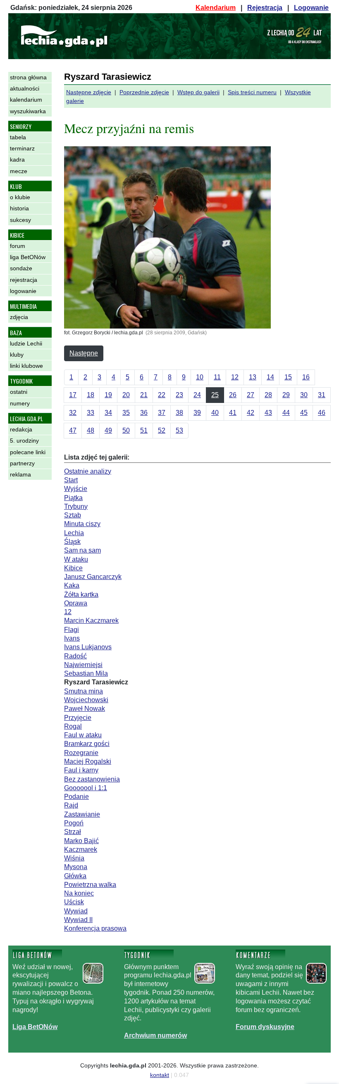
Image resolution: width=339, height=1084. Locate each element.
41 (232, 412)
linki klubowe (26, 365)
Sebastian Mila (86, 673)
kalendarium (26, 99)
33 (90, 412)
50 (126, 430)
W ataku (76, 559)
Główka (75, 875)
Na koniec (79, 893)
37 (161, 412)
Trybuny (76, 506)
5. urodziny (24, 440)
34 (108, 412)
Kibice (73, 568)
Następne (83, 353)
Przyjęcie (77, 717)
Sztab (72, 515)
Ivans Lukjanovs (88, 646)
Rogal (73, 726)
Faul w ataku (83, 735)
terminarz (22, 148)
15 (288, 377)
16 (306, 377)
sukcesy (20, 220)
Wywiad (76, 911)
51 (144, 430)
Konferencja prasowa (95, 928)
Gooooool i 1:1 (85, 787)
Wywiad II (78, 919)
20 (126, 394)
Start (71, 480)
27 (250, 394)
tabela (18, 137)
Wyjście (75, 488)
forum (17, 246)
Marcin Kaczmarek (91, 620)
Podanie (76, 796)
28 (268, 394)
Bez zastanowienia (92, 779)
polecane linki (27, 452)
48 (90, 430)
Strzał (72, 831)
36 (144, 412)
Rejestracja (264, 7)
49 (108, 430)
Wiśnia (74, 858)
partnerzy (22, 463)
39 (197, 412)
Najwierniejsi (83, 664)
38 (179, 412)
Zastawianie (82, 814)
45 (304, 412)
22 (161, 394)
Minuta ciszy (82, 523)
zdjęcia (19, 317)
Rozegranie (81, 752)
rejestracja (23, 279)
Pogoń (74, 823)
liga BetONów (27, 257)
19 (108, 394)
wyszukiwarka (28, 111)
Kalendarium (216, 7)
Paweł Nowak (84, 708)
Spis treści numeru (252, 92)
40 (215, 412)
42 (250, 412)
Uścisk (74, 901)
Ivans (72, 638)
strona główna (28, 77)
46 (321, 412)
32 (72, 412)
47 (72, 430)
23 (179, 394)
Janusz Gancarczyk (93, 576)
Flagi (71, 629)
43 (268, 412)
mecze (18, 171)
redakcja (21, 429)
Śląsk (72, 541)
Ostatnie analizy (87, 471)
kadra (17, 159)
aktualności (24, 88)
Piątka (73, 497)
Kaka (71, 585)
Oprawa (75, 603)
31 (321, 394)
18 (90, 394)
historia (19, 208)
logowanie (23, 291)
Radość (75, 656)
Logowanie (311, 7)
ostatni (18, 391)
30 (304, 394)
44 (286, 412)
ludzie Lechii (26, 343)
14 (270, 377)
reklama (20, 474)
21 (144, 394)
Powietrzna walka (90, 884)
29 (286, 394)
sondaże (21, 268)
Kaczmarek (80, 849)
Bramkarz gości (87, 743)
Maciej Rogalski (87, 761)
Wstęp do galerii (198, 92)
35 (126, 412)
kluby (17, 354)
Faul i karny (81, 770)
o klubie (20, 197)
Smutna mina (83, 691)
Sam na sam (82, 550)
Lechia (74, 532)
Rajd (71, 805)
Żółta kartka (81, 594)
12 (235, 377)
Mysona (75, 866)
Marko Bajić (81, 840)
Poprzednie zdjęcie (144, 92)
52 (161, 430)
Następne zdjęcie (88, 92)
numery (20, 403)
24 (197, 394)
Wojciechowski (86, 699)
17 (72, 394)
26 (232, 394)
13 (252, 377)
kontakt (159, 1075)
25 (215, 394)
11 (217, 377)
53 (179, 430)
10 (199, 377)
